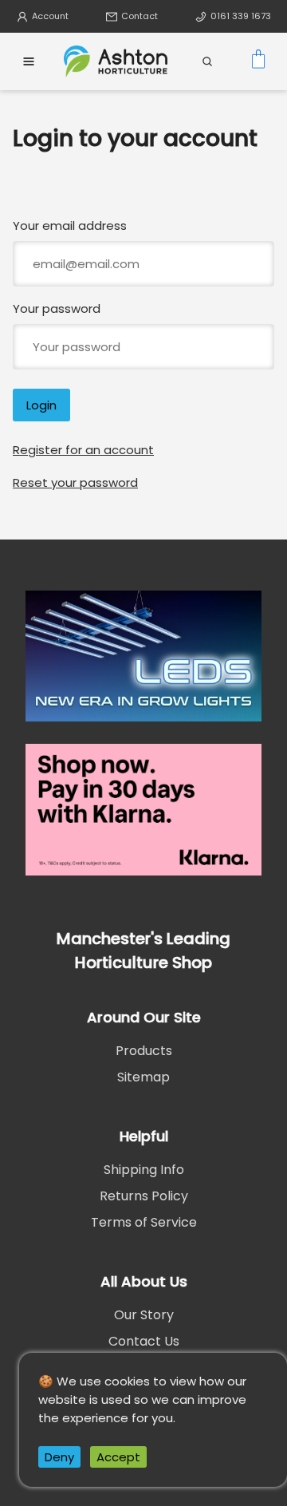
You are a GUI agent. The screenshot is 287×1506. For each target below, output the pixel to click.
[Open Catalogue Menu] (29, 61)
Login (41, 405)
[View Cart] (258, 61)
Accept (118, 1457)
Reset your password (75, 482)
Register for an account (83, 449)
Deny (59, 1457)
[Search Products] (207, 61)
